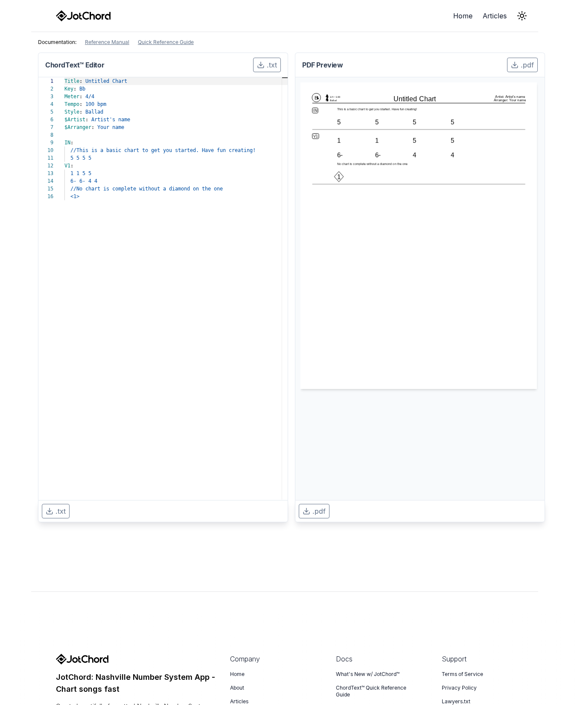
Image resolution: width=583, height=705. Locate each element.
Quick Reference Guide (166, 42)
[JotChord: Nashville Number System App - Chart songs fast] (138, 659)
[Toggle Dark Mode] (522, 16)
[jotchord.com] (83, 15)
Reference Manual (107, 42)
